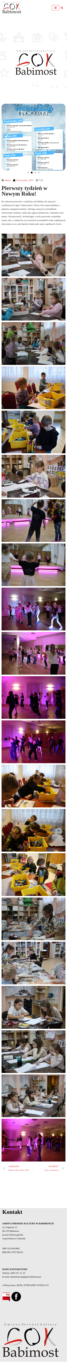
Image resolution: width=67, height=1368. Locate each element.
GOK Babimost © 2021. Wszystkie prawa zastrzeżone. (33, 1365)
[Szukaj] (62, 8)
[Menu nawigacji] (55, 7)
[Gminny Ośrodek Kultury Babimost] (11, 7)
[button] (6, 137)
